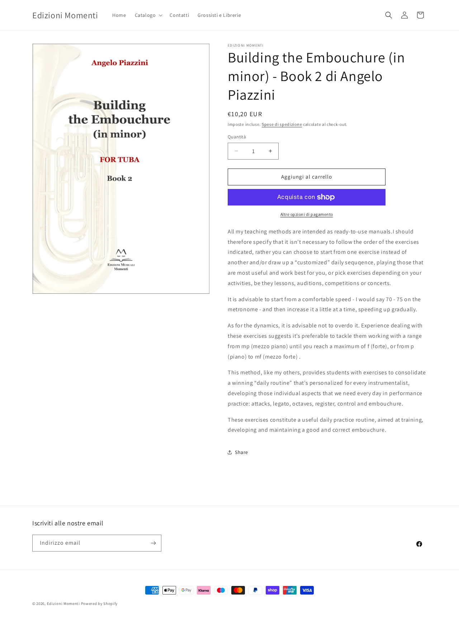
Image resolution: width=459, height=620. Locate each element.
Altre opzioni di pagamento (306, 214)
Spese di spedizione (282, 124)
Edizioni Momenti (63, 603)
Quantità (237, 137)
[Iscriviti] (153, 543)
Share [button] (241, 452)
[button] (148, 15)
